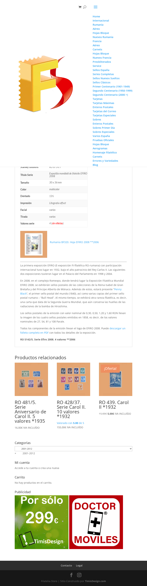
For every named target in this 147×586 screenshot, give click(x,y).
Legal (79, 565)
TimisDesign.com (95, 581)
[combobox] (25, 453)
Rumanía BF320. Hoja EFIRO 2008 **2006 (74, 242)
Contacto (66, 565)
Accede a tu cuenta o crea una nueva (37, 468)
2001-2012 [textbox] (25, 453)
